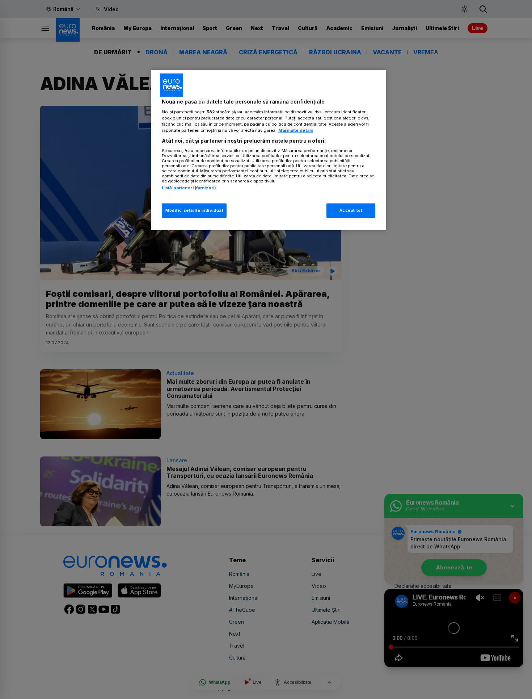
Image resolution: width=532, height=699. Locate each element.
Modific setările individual (194, 210)
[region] (268, 150)
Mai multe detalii (295, 130)
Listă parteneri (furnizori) (189, 187)
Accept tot (351, 210)
